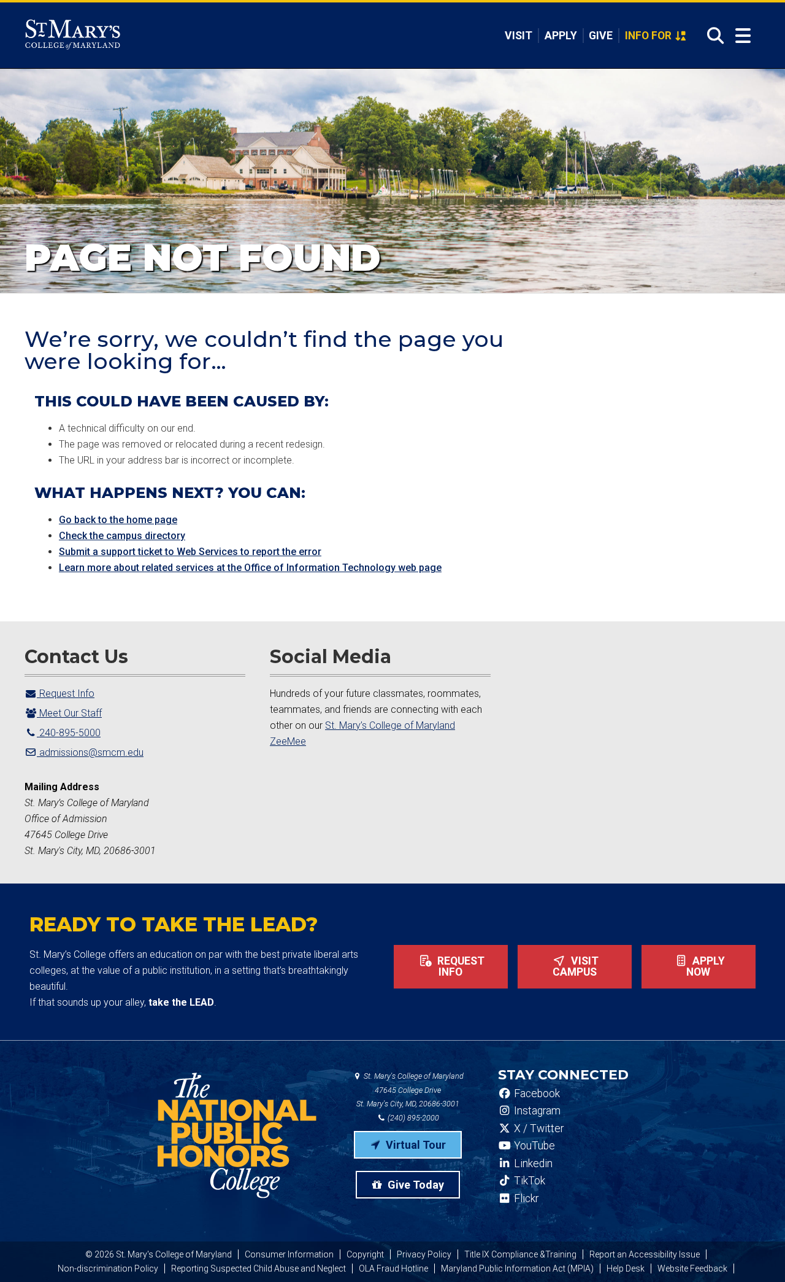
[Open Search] (712, 35)
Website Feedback (692, 1268)
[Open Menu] (743, 36)
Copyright (365, 1254)
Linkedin (532, 1163)
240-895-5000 (69, 733)
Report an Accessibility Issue (644, 1254)
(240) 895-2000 (412, 1117)
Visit (518, 35)
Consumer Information (289, 1254)
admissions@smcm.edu (90, 752)
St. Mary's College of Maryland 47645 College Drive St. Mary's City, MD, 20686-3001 (410, 1090)
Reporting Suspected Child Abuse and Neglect (258, 1268)
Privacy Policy (424, 1254)
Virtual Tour (414, 1144)
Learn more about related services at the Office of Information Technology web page (250, 567)
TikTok (528, 1181)
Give (601, 35)
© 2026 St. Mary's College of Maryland (158, 1254)
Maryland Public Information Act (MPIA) (517, 1268)
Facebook (535, 1093)
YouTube (533, 1146)
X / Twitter (537, 1128)
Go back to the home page (118, 520)
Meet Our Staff (69, 713)
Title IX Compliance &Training (520, 1254)
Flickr (524, 1198)
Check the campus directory (122, 536)
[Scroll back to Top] (755, 1252)
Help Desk (626, 1268)
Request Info (65, 693)
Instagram (536, 1111)
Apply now (705, 966)
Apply (561, 35)
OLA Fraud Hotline (393, 1268)
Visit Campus (576, 966)
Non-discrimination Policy (108, 1268)
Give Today (414, 1184)
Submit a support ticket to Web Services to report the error (190, 551)
